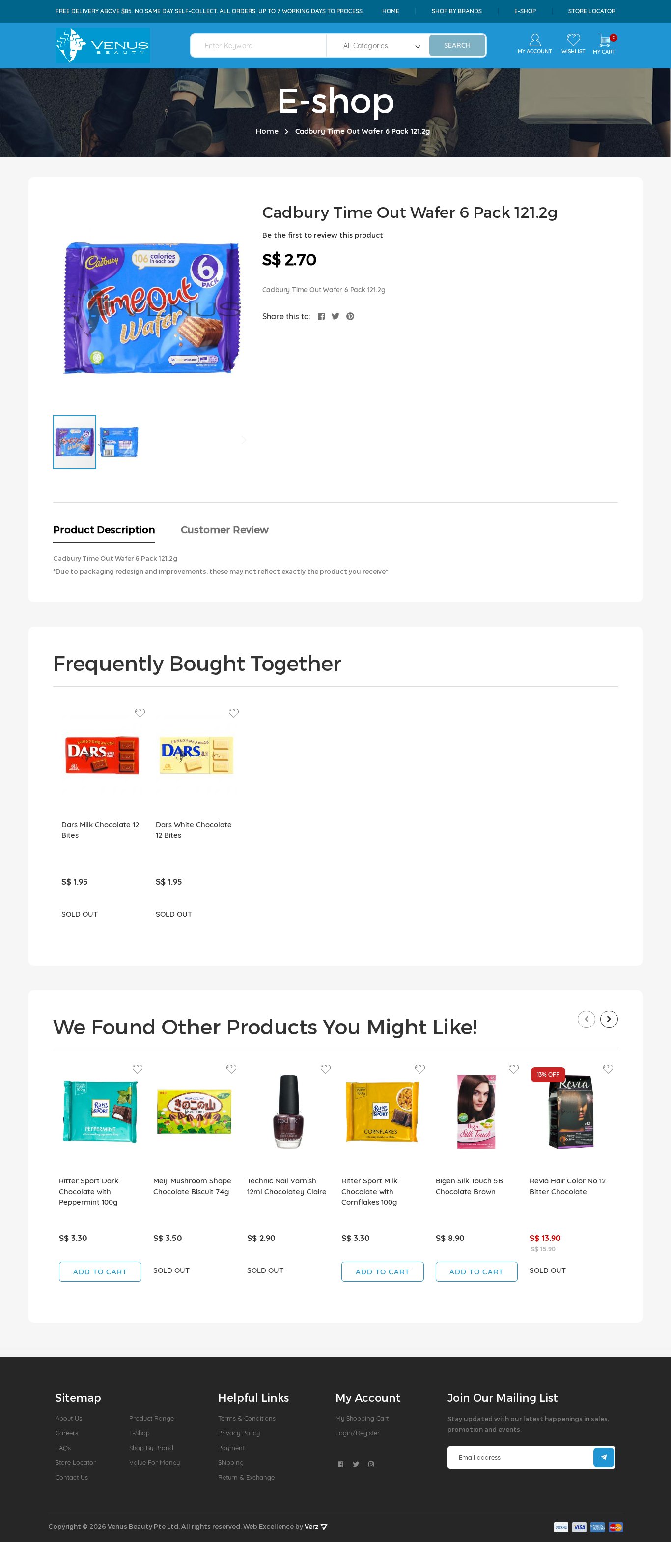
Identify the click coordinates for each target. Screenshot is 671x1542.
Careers (67, 1433)
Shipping (231, 1462)
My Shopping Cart (362, 1418)
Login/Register (358, 1433)
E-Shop (139, 1433)
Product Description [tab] (104, 529)
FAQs (63, 1447)
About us (69, 1418)
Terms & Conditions (247, 1418)
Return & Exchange (246, 1477)
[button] (118, 442)
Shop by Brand (151, 1447)
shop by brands (457, 11)
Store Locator (591, 11)
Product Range (151, 1418)
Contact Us (72, 1477)
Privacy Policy (239, 1433)
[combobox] (264, 45)
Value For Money (154, 1462)
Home (390, 11)
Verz (312, 1526)
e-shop (525, 11)
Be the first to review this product (322, 235)
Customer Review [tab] (225, 529)
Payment (231, 1447)
